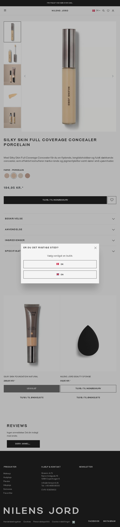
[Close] (95, 248)
